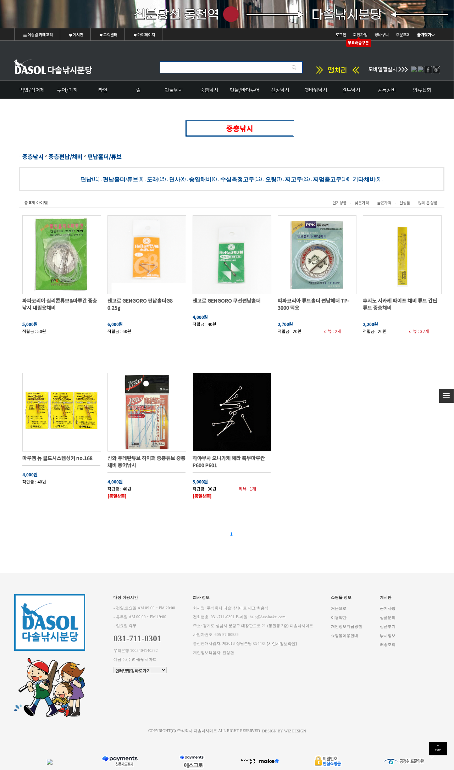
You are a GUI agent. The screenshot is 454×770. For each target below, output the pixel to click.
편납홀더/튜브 (105, 156)
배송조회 (387, 645)
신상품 (404, 202)
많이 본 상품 (427, 202)
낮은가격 (362, 202)
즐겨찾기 (424, 34)
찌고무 (293, 179)
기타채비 (364, 179)
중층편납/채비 (66, 156)
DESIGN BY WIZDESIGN (284, 731)
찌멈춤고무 (327, 179)
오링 (271, 179)
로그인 (341, 34)
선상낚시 (280, 89)
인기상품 (339, 202)
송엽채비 (200, 179)
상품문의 (387, 617)
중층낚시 (209, 89)
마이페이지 (146, 34)
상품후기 (387, 626)
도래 (152, 179)
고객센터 (110, 34)
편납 (86, 179)
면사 (175, 179)
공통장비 (386, 89)
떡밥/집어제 (32, 89)
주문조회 (403, 34)
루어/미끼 (67, 89)
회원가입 (360, 34)
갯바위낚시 (315, 89)
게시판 (77, 34)
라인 (102, 89)
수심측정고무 (237, 179)
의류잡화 (422, 89)
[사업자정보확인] (282, 644)
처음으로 (339, 608)
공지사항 (387, 608)
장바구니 (382, 34)
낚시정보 (387, 635)
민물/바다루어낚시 (245, 92)
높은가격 (384, 202)
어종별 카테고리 (40, 34)
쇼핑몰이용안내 (344, 635)
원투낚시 (351, 89)
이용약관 (339, 617)
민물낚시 (174, 89)
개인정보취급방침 (346, 626)
